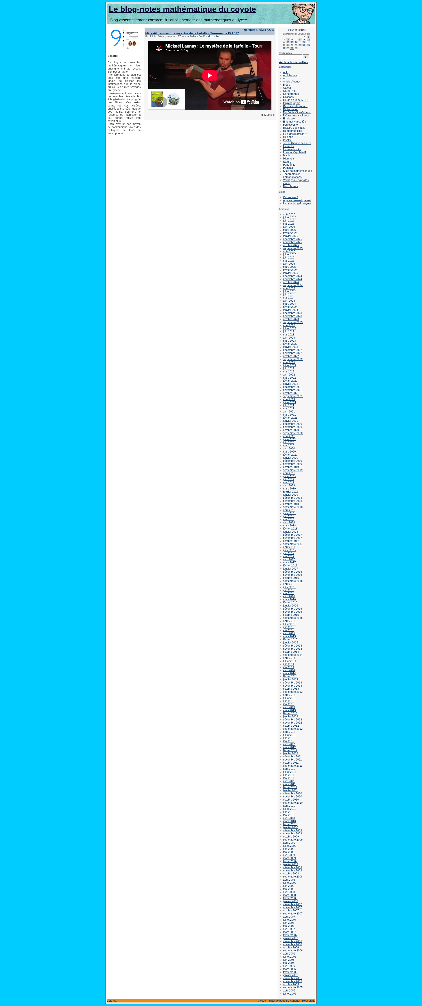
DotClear (112, 1000)
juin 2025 (288, 257)
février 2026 (290, 233)
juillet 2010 (289, 808)
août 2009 (289, 842)
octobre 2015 (291, 614)
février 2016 (290, 602)
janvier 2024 (290, 310)
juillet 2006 (289, 956)
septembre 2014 (293, 654)
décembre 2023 (292, 313)
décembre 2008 (292, 867)
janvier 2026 (290, 236)
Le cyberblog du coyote (297, 203)
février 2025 (290, 269)
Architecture (290, 75)
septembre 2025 (293, 248)
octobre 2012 (291, 725)
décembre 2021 (292, 386)
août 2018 (289, 510)
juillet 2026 (289, 217)
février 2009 (290, 861)
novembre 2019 (292, 463)
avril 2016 (289, 596)
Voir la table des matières (293, 62)
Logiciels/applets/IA (294, 152)
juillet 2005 (289, 993)
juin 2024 (288, 294)
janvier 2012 (290, 753)
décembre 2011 (292, 756)
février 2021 (290, 417)
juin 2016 (288, 590)
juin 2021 (288, 405)
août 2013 (289, 694)
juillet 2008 (289, 882)
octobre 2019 (291, 467)
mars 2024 (289, 303)
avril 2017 (289, 559)
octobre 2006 (291, 947)
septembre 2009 (293, 839)
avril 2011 (289, 781)
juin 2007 (288, 922)
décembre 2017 (292, 534)
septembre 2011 (292, 765)
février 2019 (290, 491)
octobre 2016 (291, 577)
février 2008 (290, 898)
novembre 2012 (292, 722)
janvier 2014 (290, 679)
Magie (287, 155)
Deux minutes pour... (295, 106)
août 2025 (289, 251)
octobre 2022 (291, 356)
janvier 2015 (290, 642)
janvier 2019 (290, 494)
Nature (287, 161)
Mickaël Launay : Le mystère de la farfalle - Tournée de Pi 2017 (192, 33)
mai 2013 (288, 704)
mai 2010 (288, 815)
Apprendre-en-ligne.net (297, 200)
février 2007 (290, 935)
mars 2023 (289, 340)
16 (304, 42)
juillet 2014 (289, 661)
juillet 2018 (289, 513)
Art (284, 78)
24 (308, 45)
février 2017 (290, 565)
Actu (285, 72)
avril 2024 (289, 300)
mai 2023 (288, 334)
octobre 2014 (291, 651)
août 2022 (289, 362)
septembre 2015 (293, 617)
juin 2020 (288, 442)
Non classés (290, 186)
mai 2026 (288, 223)
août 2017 (289, 547)
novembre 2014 (292, 648)
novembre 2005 (292, 981)
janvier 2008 (290, 901)
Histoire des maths (294, 127)
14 (296, 42)
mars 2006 (289, 969)
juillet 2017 (289, 550)
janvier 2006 (290, 975)
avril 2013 (289, 707)
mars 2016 (289, 599)
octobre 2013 (291, 688)
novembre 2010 (292, 796)
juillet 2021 (289, 402)
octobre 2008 (291, 873)
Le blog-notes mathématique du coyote (182, 9)
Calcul (287, 87)
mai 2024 (288, 297)
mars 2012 (289, 747)
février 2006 (290, 972)
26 (288, 48)
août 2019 (289, 473)
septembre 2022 (293, 359)
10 (308, 39)
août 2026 (289, 214)
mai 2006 (288, 962)
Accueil (262, 1000)
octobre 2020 (291, 430)
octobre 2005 (291, 984)
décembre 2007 (292, 904)
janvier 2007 (290, 938)
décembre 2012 (292, 719)
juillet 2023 (289, 328)
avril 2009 (289, 855)
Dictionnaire (290, 109)
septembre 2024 (293, 285)
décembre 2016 (292, 571)
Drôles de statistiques (296, 115)
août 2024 (289, 288)
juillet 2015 (289, 624)
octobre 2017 (291, 540)
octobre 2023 (291, 319)
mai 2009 (288, 852)
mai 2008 (288, 889)
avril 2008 (289, 892)
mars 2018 (289, 525)
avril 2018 (289, 522)
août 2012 (289, 731)
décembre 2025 (292, 239)
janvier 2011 (290, 790)
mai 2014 (288, 667)
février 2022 (290, 380)
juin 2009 (288, 848)
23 (304, 45)
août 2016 (289, 584)
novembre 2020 (292, 427)
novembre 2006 (292, 944)
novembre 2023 (292, 316)
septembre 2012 (293, 728)
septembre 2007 (293, 913)
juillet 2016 (289, 587)
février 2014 (290, 676)
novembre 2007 (292, 907)
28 (296, 48)
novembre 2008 (292, 870)
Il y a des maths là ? (295, 134)
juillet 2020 (289, 439)
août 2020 (289, 436)
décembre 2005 (292, 978)
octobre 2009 (291, 836)
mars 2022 (289, 377)
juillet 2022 (289, 365)
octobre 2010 (291, 799)
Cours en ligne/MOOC (296, 100)
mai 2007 (288, 925)
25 (284, 48)
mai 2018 (288, 519)
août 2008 (289, 879)
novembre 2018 (292, 500)
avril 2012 (289, 744)
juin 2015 (288, 627)
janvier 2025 (290, 273)
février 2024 (290, 306)
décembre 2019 (292, 460)
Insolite (287, 140)
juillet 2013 (289, 698)
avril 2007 (289, 929)
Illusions (288, 137)
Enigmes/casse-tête (295, 121)
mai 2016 (288, 593)
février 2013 (290, 713)
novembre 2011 (292, 759)
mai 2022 (288, 371)
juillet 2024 (289, 291)
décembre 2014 (292, 645)
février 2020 (290, 454)
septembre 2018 (293, 507)
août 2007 (289, 916)
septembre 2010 (293, 802)
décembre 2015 (292, 608)
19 (288, 45)
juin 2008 (288, 885)
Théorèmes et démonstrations (292, 175)
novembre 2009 (292, 833)
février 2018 (290, 528)
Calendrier (293, 1000)
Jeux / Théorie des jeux (297, 143)
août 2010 (289, 805)
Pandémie (289, 164)
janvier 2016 (290, 605)
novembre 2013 (292, 685)
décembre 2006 (292, 941)
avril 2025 (289, 263)
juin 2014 (288, 664)
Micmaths (213, 36)
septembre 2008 (293, 876)
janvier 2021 (290, 420)
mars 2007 (289, 932)
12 (288, 42)
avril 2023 (289, 337)
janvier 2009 (290, 864)
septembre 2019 (293, 470)
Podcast (288, 167)
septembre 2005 (293, 987)
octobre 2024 (291, 282)
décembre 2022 (292, 350)
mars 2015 (289, 636)
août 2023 (289, 325)
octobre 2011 (291, 762)
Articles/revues (292, 81)
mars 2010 (289, 821)
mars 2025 (289, 266)
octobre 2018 (291, 504)
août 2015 (289, 621)
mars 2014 (289, 673)
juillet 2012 (289, 735)
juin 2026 (288, 220)
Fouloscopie (290, 124)
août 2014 (289, 658)
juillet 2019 (289, 476)
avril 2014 (289, 670)
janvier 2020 (290, 457)
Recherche (308, 1000)
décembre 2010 (292, 793)
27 (292, 48)
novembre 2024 (292, 279)
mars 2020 (289, 451)
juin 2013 (288, 701)
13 (292, 42)
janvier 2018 (290, 531)
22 (300, 45)
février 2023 (290, 343)
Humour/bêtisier (292, 130)
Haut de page (277, 1000)
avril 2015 (289, 633)
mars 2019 (289, 488)
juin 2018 (288, 516)
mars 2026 (289, 229)
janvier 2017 (290, 568)
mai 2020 (288, 445)
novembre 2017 (292, 537)
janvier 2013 (290, 716)
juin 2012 (288, 738)
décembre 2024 (292, 276)
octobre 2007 (291, 910)
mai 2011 (288, 778)
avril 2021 (289, 411)
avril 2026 (289, 226)
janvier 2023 (290, 346)
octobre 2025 (291, 245)
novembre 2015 (292, 611)
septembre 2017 (293, 544)
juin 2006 (288, 959)
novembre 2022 (292, 353)
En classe (289, 118)
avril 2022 (289, 374)
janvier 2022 (290, 383)
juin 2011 (288, 775)
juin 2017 (288, 553)
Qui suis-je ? (290, 197)
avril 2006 (289, 966)
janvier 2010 (290, 827)
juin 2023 (288, 331)
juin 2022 (288, 368)
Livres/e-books (292, 149)
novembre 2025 (292, 242)
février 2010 (290, 824)
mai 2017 (288, 556)
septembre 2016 (293, 581)
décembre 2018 (292, 497)
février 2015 (290, 639)
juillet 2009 (289, 845)
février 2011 (290, 787)
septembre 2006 (293, 950)
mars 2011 (289, 784)
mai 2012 (288, 741)
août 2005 (289, 990)
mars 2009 (289, 858)
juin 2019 (288, 479)
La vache (288, 146)
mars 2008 (289, 895)
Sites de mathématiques (297, 170)
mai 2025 (288, 260)
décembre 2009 (292, 830)
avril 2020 (289, 448)
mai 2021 (288, 408)
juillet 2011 (289, 771)
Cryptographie (291, 103)
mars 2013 (289, 710)
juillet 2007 (289, 919)
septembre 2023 (293, 322)
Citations (288, 97)
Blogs (286, 84)
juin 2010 (288, 812)
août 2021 (289, 399)
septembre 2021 (293, 396)
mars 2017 (289, 562)
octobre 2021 (291, 393)
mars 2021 (289, 414)
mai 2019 (288, 482)
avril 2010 (289, 818)
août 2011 (289, 768)
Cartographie (291, 93)
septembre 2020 (293, 433)
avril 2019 (289, 485)
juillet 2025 (289, 254)
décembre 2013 (292, 682)
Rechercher (285, 53)
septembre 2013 (293, 691)
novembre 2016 (292, 574)
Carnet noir (289, 90)
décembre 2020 (292, 423)
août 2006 (289, 953)
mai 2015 (288, 630)
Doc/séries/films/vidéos (297, 112)
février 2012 (290, 750)
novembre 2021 (292, 390)
